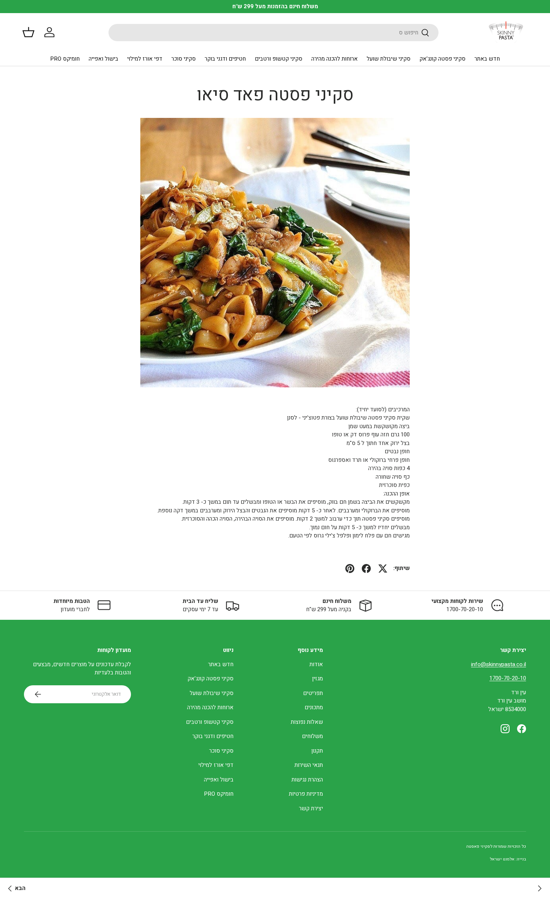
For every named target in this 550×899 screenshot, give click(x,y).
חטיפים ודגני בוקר (225, 59)
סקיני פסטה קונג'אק (442, 59)
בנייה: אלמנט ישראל (508, 859)
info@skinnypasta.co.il (498, 664)
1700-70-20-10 (507, 678)
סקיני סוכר (183, 59)
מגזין (317, 678)
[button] (28, 32)
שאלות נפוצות (307, 722)
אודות (316, 664)
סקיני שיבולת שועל (388, 59)
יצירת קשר (311, 808)
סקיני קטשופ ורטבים (278, 59)
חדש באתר (487, 59)
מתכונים (314, 707)
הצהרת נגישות (307, 779)
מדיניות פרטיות (306, 794)
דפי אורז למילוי (144, 59)
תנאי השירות (308, 765)
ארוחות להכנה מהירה (334, 59)
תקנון (317, 751)
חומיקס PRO (65, 59)
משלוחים (312, 736)
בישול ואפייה (103, 59)
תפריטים (313, 693)
